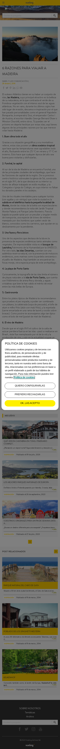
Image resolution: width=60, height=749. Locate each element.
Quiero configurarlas (30, 385)
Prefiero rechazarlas (30, 394)
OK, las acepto (30, 403)
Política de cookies (24, 377)
